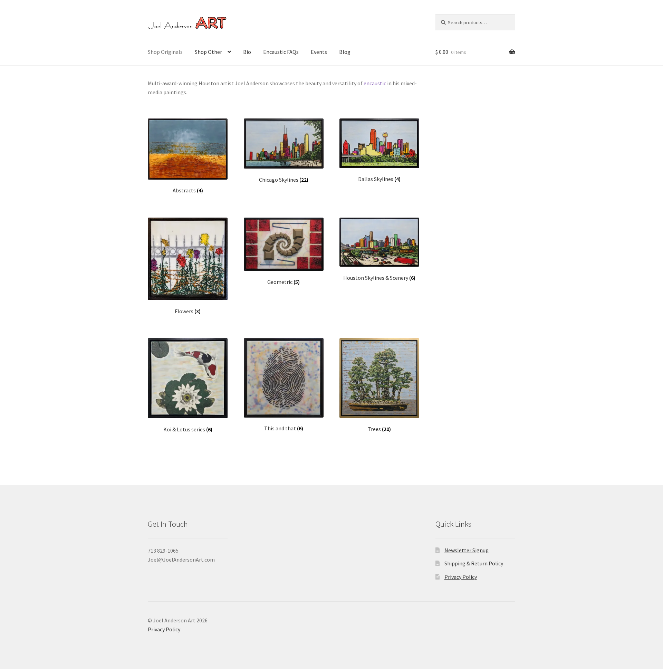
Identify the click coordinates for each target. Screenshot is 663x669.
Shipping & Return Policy (473, 563)
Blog (344, 51)
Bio (247, 51)
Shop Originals (165, 51)
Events (319, 51)
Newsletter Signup (466, 550)
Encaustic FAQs (281, 51)
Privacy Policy (460, 576)
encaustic (375, 83)
